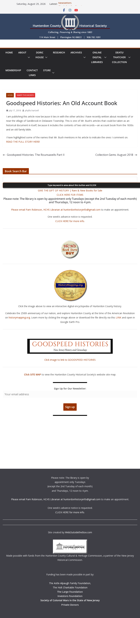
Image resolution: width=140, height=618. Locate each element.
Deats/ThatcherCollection (119, 57)
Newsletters (65, 3)
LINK (118, 317)
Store (47, 70)
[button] (28, 57)
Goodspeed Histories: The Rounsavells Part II (36, 155)
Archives (76, 52)
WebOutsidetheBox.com (78, 532)
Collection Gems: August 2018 (114, 155)
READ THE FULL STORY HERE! (23, 141)
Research (59, 52)
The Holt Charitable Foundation (70, 587)
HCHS (10, 95)
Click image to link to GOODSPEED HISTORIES (70, 359)
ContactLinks (32, 73)
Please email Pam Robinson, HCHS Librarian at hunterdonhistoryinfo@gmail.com (55, 209)
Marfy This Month (25, 95)
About (22, 52)
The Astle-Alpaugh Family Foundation (69, 583)
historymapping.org (19, 317)
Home (9, 52)
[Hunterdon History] (70, 16)
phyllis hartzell (32, 110)
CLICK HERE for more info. (70, 221)
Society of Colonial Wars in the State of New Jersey (70, 600)
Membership (13, 70)
